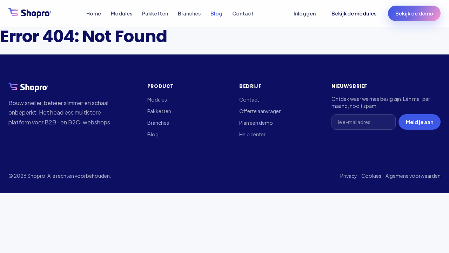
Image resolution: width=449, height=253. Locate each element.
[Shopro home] (29, 13)
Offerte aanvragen (260, 111)
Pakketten (155, 13)
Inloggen (305, 13)
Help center (252, 134)
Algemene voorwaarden (413, 176)
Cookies (371, 176)
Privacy (348, 176)
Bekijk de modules (353, 13)
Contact (243, 13)
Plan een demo (256, 122)
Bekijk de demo (414, 13)
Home (93, 13)
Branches (189, 13)
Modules (121, 13)
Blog (216, 13)
